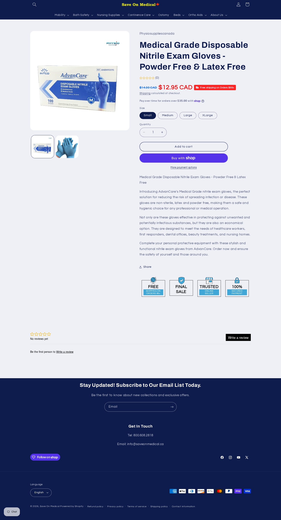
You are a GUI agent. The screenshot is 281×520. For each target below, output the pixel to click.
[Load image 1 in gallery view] (42, 146)
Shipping (145, 93)
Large (188, 115)
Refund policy (95, 506)
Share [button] (147, 266)
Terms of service (137, 506)
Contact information (183, 506)
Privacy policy (115, 506)
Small (148, 115)
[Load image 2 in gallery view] (67, 146)
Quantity (145, 124)
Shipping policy (159, 506)
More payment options (184, 167)
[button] (34, 4)
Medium (167, 115)
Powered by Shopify (71, 506)
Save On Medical (49, 506)
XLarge (207, 115)
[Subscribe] (172, 406)
